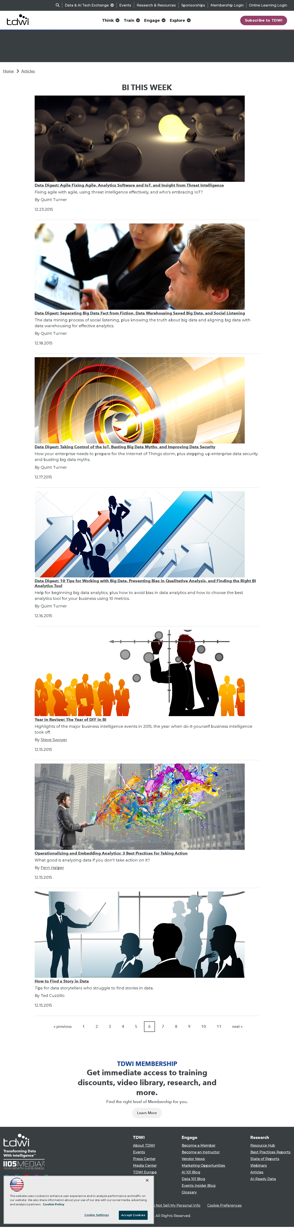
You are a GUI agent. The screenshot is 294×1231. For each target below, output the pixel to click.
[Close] (147, 1180)
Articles (28, 71)
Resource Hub (262, 1145)
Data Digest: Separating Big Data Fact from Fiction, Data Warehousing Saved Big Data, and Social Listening (140, 313)
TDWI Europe (145, 1172)
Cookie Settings (96, 1215)
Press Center (144, 1159)
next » (237, 1026)
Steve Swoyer (54, 739)
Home (8, 71)
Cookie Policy (53, 1204)
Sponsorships (193, 5)
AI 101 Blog (191, 1172)
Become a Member (198, 1145)
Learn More (147, 1113)
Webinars (258, 1165)
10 (203, 1026)
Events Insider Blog (198, 1186)
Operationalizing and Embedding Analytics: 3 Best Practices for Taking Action (111, 853)
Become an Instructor (201, 1152)
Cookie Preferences (224, 1205)
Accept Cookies (133, 1215)
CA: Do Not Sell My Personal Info (172, 1205)
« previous (63, 1026)
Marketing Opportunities (203, 1165)
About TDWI (144, 1145)
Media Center (145, 1165)
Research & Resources (156, 5)
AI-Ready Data (263, 1179)
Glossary (189, 1192)
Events (125, 5)
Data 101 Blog (193, 1179)
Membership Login (227, 5)
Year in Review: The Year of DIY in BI (70, 719)
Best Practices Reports (270, 1152)
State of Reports (264, 1159)
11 (219, 1026)
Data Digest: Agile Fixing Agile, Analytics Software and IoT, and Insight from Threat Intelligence (129, 185)
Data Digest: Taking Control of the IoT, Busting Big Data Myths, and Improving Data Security (125, 446)
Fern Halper (52, 867)
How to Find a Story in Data (62, 981)
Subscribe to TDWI (264, 20)
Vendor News (193, 1159)
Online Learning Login (268, 5)
